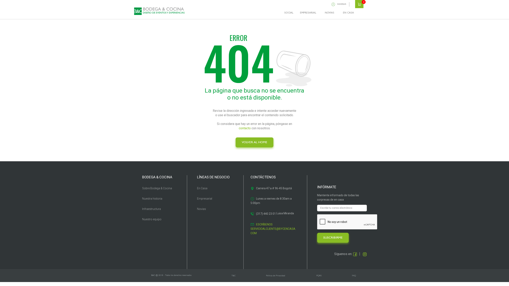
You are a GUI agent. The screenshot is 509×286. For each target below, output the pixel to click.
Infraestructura (151, 209)
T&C (233, 276)
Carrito (359, 4)
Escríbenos (264, 224)
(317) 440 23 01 (266, 213)
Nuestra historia (152, 198)
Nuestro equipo (151, 219)
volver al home (254, 142)
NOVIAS (329, 13)
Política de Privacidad (275, 276)
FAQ (354, 276)
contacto (245, 128)
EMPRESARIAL (308, 13)
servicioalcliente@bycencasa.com (273, 231)
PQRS (319, 276)
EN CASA (348, 13)
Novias (201, 209)
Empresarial (204, 198)
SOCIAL (288, 13)
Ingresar (341, 4)
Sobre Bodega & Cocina (157, 188)
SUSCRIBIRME (333, 238)
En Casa (202, 188)
